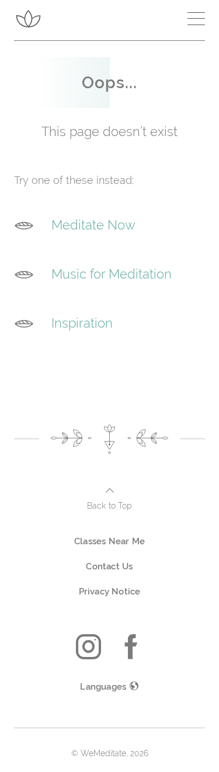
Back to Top (109, 505)
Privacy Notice (110, 591)
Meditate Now (93, 224)
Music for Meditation (111, 273)
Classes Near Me (109, 541)
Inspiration (82, 323)
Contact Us (109, 566)
